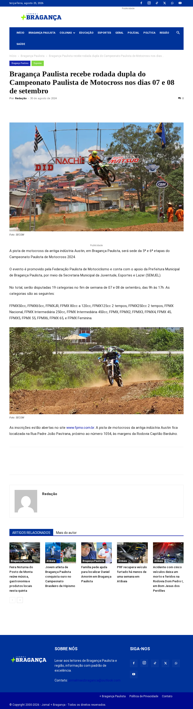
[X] (164, 3)
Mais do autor (66, 533)
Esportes (104, 32)
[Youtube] (180, 3)
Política (149, 32)
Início (20, 32)
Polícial (133, 32)
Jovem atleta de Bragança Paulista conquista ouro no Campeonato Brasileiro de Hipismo (60, 576)
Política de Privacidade (143, 696)
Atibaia (51, 561)
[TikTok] (156, 3)
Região (164, 32)
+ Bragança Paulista (112, 696)
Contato (167, 696)
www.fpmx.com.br (80, 427)
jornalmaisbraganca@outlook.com (94, 680)
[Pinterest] (46, 109)
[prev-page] (12, 600)
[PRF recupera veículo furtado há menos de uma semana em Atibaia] (132, 552)
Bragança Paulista (41, 32)
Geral (119, 32)
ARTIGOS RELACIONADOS (31, 533)
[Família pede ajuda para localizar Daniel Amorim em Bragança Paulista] (96, 552)
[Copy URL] (14, 109)
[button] (178, 33)
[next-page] (20, 600)
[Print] (68, 109)
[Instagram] (149, 3)
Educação (86, 32)
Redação (21, 98)
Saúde (20, 44)
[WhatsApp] (172, 3)
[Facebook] (141, 3)
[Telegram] (79, 109)
